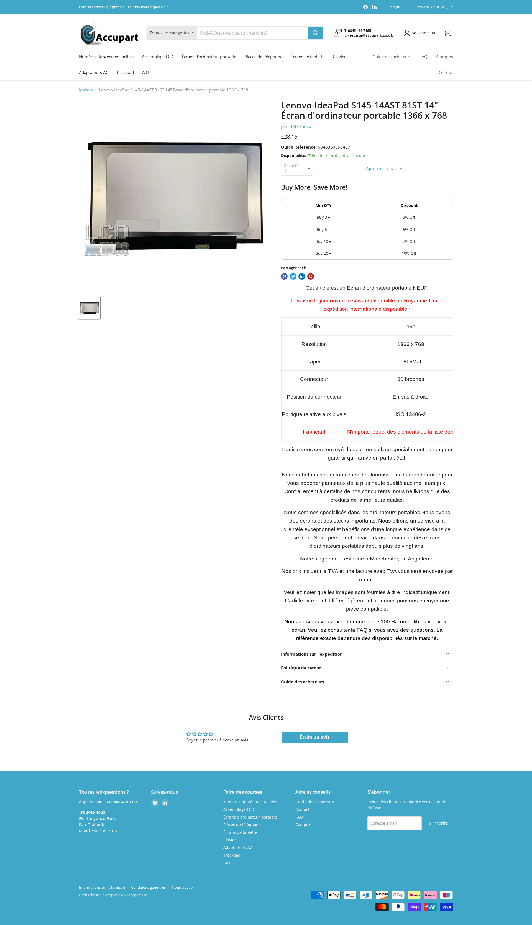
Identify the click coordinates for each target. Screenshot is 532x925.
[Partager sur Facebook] (284, 276)
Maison (86, 90)
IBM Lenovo (299, 126)
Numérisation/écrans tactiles (106, 56)
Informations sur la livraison (102, 887)
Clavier (339, 56)
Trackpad (125, 72)
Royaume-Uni (432, 6)
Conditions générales (148, 887)
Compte (302, 824)
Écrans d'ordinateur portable (209, 56)
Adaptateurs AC (93, 72)
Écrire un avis (314, 737)
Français (394, 6)
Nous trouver (183, 887)
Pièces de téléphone (263, 56)
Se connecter (424, 32)
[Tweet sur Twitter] (293, 276)
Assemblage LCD (157, 56)
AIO (145, 72)
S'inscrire (439, 823)
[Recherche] (315, 33)
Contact (446, 72)
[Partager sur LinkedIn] (301, 276)
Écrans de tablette (307, 56)
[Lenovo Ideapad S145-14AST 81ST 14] (89, 308)
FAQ (424, 56)
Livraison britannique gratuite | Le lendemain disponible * (123, 7)
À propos (444, 56)
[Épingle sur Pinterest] (310, 276)
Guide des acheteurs (391, 56)
